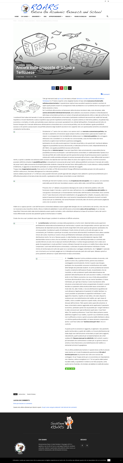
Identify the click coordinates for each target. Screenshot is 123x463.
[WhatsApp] (65, 88)
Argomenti (36, 16)
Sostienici (92, 16)
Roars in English (80, 16)
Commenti (106, 94)
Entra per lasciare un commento (22, 403)
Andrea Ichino (22, 394)
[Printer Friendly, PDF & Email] (70, 370)
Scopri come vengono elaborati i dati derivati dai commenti (59, 407)
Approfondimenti (55, 16)
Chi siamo (24, 16)
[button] (107, 16)
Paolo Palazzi (21, 76)
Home (17, 16)
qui (59, 98)
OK (109, 460)
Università (20, 21)
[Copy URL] (70, 88)
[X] (108, 1)
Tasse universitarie (30, 21)
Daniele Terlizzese (31, 394)
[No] (121, 460)
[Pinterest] (61, 88)
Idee (45, 16)
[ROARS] (61, 9)
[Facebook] (105, 1)
